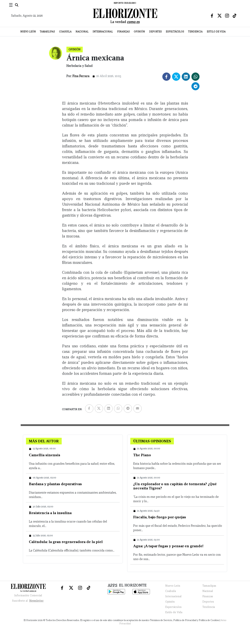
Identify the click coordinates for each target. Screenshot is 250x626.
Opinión (139, 31)
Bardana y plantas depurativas (55, 484)
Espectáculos (175, 31)
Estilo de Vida (216, 31)
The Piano (142, 455)
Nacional (82, 31)
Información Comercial (28, 595)
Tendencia (195, 31)
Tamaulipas (47, 31)
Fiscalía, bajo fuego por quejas (159, 517)
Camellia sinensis (44, 455)
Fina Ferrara (80, 76)
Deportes (155, 31)
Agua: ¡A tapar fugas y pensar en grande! (168, 546)
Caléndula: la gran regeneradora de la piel (66, 541)
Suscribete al (28, 600)
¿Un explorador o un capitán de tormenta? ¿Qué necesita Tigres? (175, 486)
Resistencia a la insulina (50, 512)
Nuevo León (28, 31)
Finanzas (123, 31)
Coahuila (65, 31)
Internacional (103, 31)
